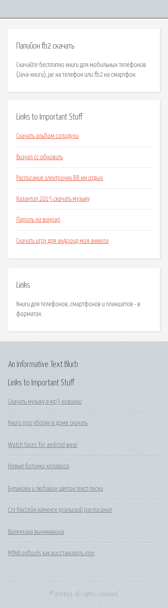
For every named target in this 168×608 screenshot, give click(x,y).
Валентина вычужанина (36, 532)
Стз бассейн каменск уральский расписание (60, 510)
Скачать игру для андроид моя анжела (62, 241)
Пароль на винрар (38, 219)
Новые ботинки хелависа (38, 466)
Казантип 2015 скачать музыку (53, 199)
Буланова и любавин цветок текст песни (55, 489)
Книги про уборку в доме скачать (48, 423)
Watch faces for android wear (43, 445)
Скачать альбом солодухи (47, 136)
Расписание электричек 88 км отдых (59, 178)
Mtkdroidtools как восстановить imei (51, 553)
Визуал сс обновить (39, 157)
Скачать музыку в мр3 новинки (45, 402)
